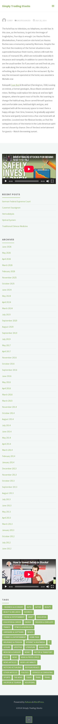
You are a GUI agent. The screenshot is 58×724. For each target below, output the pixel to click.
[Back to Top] (29, 719)
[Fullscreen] (52, 181)
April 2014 (6, 444)
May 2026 (6, 252)
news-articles (10, 662)
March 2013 (7, 524)
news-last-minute (28, 662)
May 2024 (6, 296)
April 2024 (6, 302)
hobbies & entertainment (15, 637)
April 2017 (6, 351)
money (27, 652)
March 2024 (7, 308)
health (30, 632)
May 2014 (6, 437)
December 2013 (9, 468)
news (14, 657)
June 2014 (6, 431)
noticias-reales (32, 667)
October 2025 (8, 283)
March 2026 (7, 265)
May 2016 (6, 382)
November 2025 (9, 277)
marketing (43, 647)
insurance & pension (13, 642)
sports (7, 677)
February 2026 (8, 271)
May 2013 (6, 511)
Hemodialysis (8, 214)
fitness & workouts (23, 627)
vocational (30, 682)
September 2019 (9, 333)
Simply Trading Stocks (16, 6)
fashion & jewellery (44, 622)
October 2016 (8, 363)
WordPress (39, 702)
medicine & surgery (12, 652)
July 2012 (6, 542)
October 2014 (8, 413)
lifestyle (18, 647)
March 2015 (7, 400)
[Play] (5, 181)
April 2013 (6, 517)
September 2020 (9, 320)
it (49, 642)
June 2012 (6, 548)
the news (18, 677)
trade (38, 677)
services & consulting (42, 672)
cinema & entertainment (14, 617)
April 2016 (6, 388)
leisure (7, 647)
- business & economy (13, 607)
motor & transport (43, 652)
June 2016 (6, 376)
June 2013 (6, 505)
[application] (29, 169)
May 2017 (6, 345)
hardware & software (14, 632)
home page (34, 637)
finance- (7, 627)
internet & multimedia (35, 642)
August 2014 (8, 419)
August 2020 (8, 326)
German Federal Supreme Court (16, 201)
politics (25, 672)
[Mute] (47, 181)
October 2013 (8, 480)
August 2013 (8, 493)
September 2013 (9, 487)
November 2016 (9, 357)
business (28, 612)
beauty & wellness (12, 612)
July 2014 (6, 425)
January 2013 (8, 530)
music (6, 657)
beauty (48, 607)
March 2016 (7, 394)
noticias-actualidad (12, 667)
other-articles (10, 672)
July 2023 (6, 314)
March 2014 (7, 450)
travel (47, 677)
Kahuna (28, 702)
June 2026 (6, 246)
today (29, 677)
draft (30, 617)
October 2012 (8, 536)
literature (30, 647)
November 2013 (9, 474)
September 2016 (9, 370)
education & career (12, 622)
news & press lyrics (30, 657)
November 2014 (9, 407)
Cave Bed (15, 85)
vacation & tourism (12, 682)
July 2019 (6, 339)
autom (38, 607)
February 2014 (8, 456)
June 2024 (6, 289)
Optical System (9, 220)
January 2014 (8, 462)
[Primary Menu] (53, 6)
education (41, 617)
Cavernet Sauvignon (11, 207)
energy (28, 622)
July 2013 (6, 499)
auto (29, 607)
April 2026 (6, 259)
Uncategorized (24, 20)
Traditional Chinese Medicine (15, 226)
